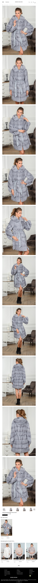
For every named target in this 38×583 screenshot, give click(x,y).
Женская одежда (7, 571)
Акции (5, 575)
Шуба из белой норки (5, 560)
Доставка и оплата (20, 572)
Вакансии (30, 572)
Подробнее (26, 580)
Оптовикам (18, 571)
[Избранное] (33, 2)
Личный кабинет (31, 571)
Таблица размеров (20, 573)
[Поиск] (29, 2)
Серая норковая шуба (5, 536)
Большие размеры (7, 573)
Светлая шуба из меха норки (19, 560)
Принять (19, 581)
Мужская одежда (7, 572)
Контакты (30, 573)
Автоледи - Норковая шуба (31, 560)
